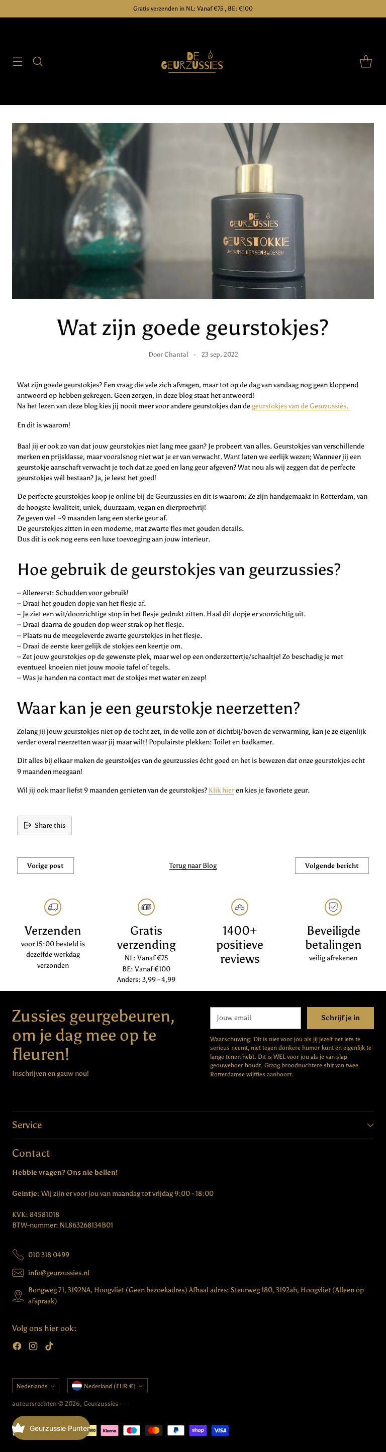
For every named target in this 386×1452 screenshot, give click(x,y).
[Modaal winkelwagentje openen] (365, 61)
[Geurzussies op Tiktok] (49, 1347)
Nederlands (32, 1386)
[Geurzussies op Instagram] (33, 1347)
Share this (50, 825)
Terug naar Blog (193, 865)
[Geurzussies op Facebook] (17, 1347)
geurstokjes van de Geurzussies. (301, 406)
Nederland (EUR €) (110, 1386)
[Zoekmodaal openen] (37, 61)
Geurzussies (101, 1403)
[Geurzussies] (193, 61)
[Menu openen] (17, 61)
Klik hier (221, 790)
